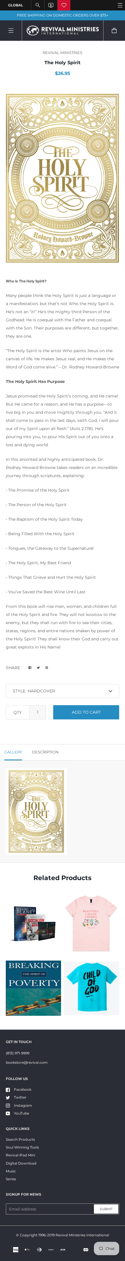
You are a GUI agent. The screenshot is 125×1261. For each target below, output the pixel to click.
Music (11, 1171)
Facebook (22, 1089)
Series (11, 1179)
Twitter (20, 1097)
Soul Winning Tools (22, 1147)
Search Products (20, 1139)
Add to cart (86, 712)
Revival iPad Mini (20, 1155)
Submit (106, 1209)
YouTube (21, 1113)
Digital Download (21, 1163)
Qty (17, 712)
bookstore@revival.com (27, 1062)
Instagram (23, 1105)
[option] (62, 178)
